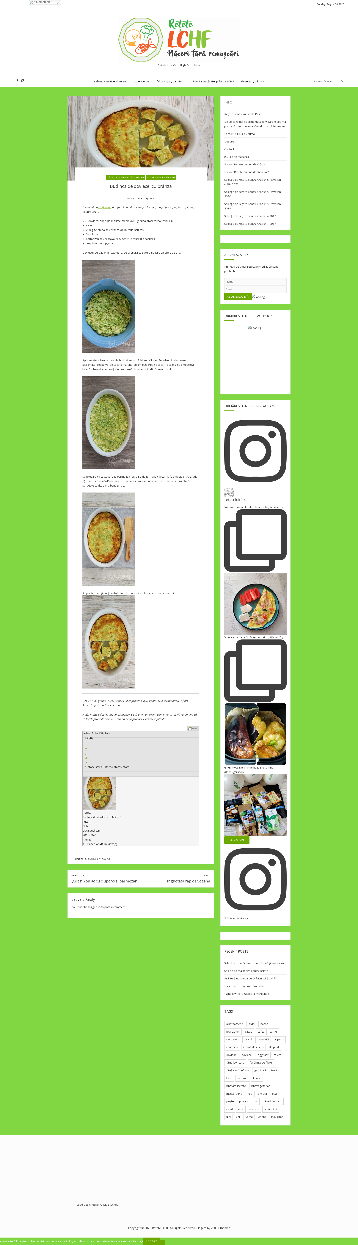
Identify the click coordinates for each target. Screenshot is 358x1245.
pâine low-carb (272, 1101)
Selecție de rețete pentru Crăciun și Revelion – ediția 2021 (253, 182)
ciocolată (263, 1039)
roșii (241, 1109)
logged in (94, 907)
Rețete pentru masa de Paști (242, 114)
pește (230, 1101)
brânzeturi (90, 858)
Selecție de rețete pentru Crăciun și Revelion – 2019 (253, 206)
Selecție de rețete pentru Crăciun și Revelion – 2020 (253, 194)
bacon (264, 1024)
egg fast (263, 1055)
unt (238, 1117)
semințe (254, 1109)
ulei (228, 1117)
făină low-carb (235, 1062)
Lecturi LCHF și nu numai (239, 134)
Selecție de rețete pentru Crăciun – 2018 (250, 216)
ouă (108, 858)
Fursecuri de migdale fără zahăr (244, 986)
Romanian (42, 2)
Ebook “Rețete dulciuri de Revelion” (246, 172)
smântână (270, 1109)
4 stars (115, 767)
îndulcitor (277, 1117)
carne (273, 1031)
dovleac (231, 1055)
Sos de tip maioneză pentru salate (246, 971)
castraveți (232, 1039)
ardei (252, 1024)
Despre (229, 141)
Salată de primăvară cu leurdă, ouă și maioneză (254, 963)
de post (274, 1047)
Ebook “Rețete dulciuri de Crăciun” (245, 164)
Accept (151, 1241)
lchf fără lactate (236, 1086)
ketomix (243, 1078)
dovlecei (101, 858)
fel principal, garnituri (170, 81)
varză (249, 1117)
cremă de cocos (253, 1047)
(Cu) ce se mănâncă (236, 157)
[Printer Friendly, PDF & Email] (193, 728)
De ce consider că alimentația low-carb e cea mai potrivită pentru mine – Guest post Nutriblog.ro (255, 124)
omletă (262, 1093)
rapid (229, 1109)
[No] (162, 1242)
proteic (243, 1101)
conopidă (232, 1047)
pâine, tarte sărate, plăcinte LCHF (212, 81)
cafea (261, 1031)
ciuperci (279, 1039)
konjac (257, 1078)
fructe (277, 1055)
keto (229, 1078)
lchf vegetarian (260, 1086)
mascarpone (234, 1093)
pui (255, 1101)
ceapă (248, 1039)
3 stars (106, 767)
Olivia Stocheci (109, 1204)
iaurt (274, 1070)
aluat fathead (234, 1024)
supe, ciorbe (141, 81)
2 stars (97, 767)
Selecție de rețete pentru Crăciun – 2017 (250, 223)
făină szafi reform (237, 1070)
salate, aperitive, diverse (110, 81)
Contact (229, 149)
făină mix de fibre (261, 1062)
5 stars (124, 767)
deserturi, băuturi (252, 81)
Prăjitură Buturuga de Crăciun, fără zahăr (250, 978)
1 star (89, 767)
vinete (262, 1117)
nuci (250, 1093)
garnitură (260, 1070)
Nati (152, 198)
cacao (248, 1031)
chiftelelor (104, 207)
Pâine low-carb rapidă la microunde (246, 993)
